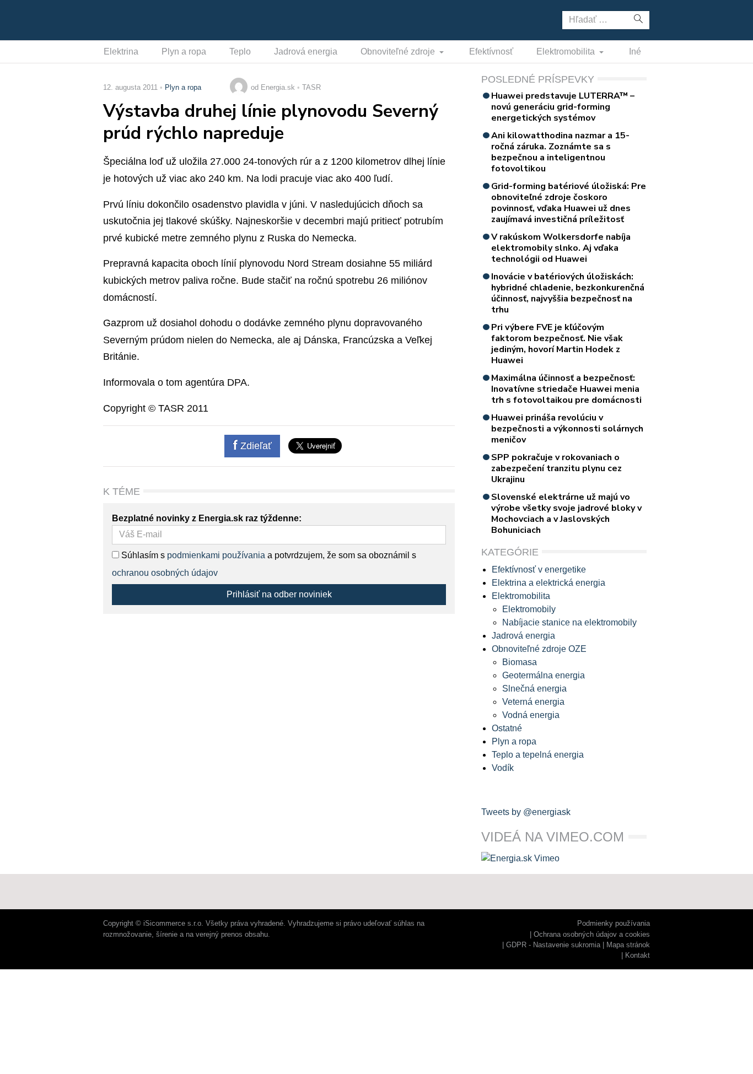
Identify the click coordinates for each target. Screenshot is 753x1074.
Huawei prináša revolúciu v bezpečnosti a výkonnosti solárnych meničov (567, 428)
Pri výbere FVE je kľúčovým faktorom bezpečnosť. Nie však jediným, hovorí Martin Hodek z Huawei (557, 344)
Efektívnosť (491, 51)
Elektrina (121, 51)
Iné (635, 51)
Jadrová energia (305, 51)
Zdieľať (255, 445)
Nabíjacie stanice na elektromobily (569, 622)
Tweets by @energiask (526, 812)
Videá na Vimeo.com (552, 836)
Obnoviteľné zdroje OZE (539, 649)
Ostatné (507, 728)
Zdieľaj (137, 19)
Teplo (240, 51)
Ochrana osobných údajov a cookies (592, 934)
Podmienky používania (613, 923)
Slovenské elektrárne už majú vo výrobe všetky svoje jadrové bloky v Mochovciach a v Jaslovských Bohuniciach (566, 514)
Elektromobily (529, 609)
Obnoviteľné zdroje (399, 51)
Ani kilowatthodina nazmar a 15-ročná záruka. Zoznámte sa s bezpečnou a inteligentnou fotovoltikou (560, 152)
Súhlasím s (142, 555)
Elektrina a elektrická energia (548, 582)
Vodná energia (531, 715)
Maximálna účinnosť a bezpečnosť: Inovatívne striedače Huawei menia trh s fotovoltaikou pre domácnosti (566, 389)
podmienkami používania (216, 555)
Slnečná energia (534, 688)
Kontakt (637, 955)
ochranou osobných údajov (165, 573)
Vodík (503, 768)
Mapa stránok (628, 945)
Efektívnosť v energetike (539, 569)
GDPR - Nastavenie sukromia (553, 945)
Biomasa (519, 662)
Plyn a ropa (184, 51)
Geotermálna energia (543, 675)
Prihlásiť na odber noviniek (279, 594)
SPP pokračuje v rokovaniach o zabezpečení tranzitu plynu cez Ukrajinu (556, 468)
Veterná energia (533, 701)
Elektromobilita (566, 51)
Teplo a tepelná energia (538, 754)
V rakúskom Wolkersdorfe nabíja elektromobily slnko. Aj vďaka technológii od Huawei (561, 248)
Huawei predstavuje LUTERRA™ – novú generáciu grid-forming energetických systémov (562, 106)
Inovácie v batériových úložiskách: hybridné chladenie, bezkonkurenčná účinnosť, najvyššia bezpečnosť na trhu (567, 293)
